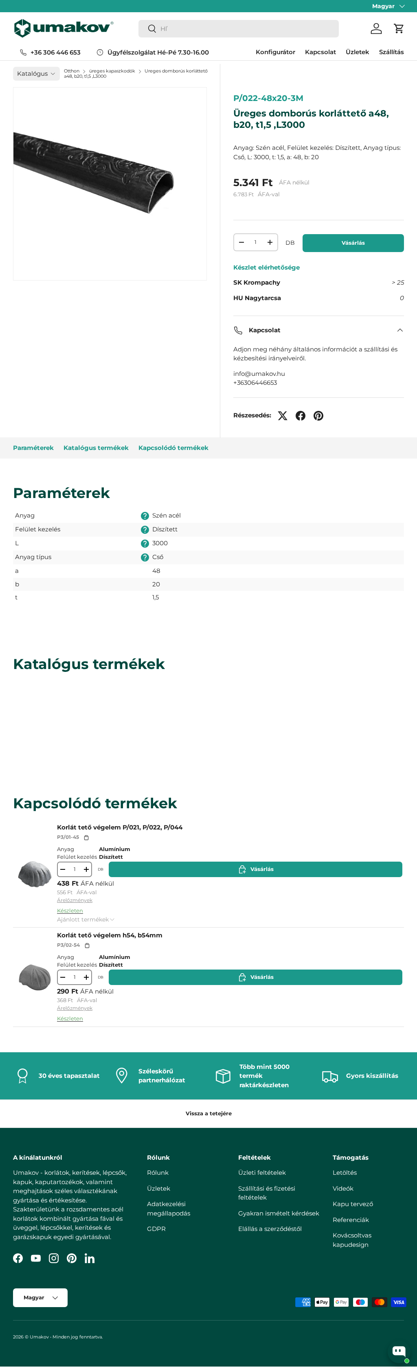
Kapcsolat (320, 52)
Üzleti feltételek (262, 1172)
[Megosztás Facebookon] (300, 416)
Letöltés (345, 1172)
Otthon (71, 71)
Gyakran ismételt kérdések (278, 1213)
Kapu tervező (353, 1204)
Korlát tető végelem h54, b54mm (109, 935)
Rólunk (158, 1172)
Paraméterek (33, 448)
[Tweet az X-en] (283, 416)
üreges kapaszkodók (112, 71)
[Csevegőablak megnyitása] (399, 1351)
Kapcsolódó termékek (173, 448)
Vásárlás (353, 242)
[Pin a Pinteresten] (318, 416)
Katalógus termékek (96, 448)
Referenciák (351, 1220)
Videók (343, 1188)
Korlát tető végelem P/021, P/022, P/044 (119, 827)
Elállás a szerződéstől (270, 1229)
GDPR (156, 1229)
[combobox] (238, 28)
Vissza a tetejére (209, 1113)
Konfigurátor (275, 52)
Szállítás (391, 52)
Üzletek (357, 52)
